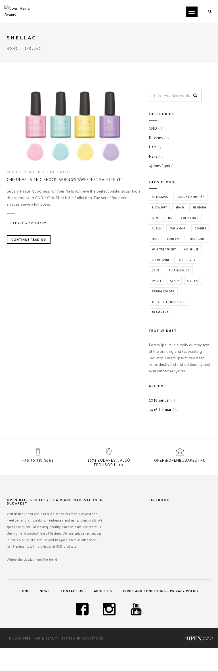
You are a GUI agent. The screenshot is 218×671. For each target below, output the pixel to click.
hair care (197, 238)
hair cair (174, 238)
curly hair (177, 228)
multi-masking (179, 270)
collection (189, 217)
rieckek (37, 172)
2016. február (160, 409)
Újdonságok (159, 165)
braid (179, 207)
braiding (199, 207)
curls (156, 228)
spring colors (163, 291)
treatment (160, 312)
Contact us (72, 591)
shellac (193, 280)
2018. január (159, 400)
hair (155, 238)
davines (200, 228)
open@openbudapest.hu (180, 460)
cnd (169, 217)
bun (155, 217)
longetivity (186, 259)
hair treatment (164, 249)
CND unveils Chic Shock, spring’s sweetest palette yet (65, 179)
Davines (156, 137)
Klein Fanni (160, 259)
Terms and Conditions (82, 638)
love (155, 270)
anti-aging (160, 196)
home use (191, 249)
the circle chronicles (169, 301)
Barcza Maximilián (191, 196)
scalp (174, 280)
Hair (152, 146)
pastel (157, 280)
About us (103, 591)
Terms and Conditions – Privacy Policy (161, 591)
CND (153, 128)
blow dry (159, 207)
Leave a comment (29, 223)
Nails (153, 156)
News (45, 591)
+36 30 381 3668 (38, 460)
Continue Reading (28, 239)
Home (12, 48)
